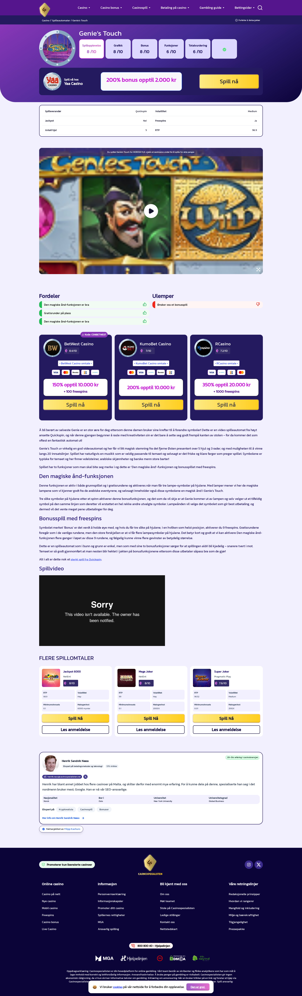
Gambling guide (210, 7)
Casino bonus (109, 7)
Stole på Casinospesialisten (177, 908)
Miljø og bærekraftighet (244, 915)
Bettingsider (243, 7)
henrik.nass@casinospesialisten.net (64, 776)
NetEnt (67, 676)
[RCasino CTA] (203, 348)
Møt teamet (167, 901)
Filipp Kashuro (72, 829)
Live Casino (49, 929)
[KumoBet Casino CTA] (128, 348)
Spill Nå (75, 718)
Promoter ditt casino (111, 908)
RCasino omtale (226, 363)
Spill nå (229, 81)
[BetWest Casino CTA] (52, 348)
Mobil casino (50, 908)
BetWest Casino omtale (75, 363)
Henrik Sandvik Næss (75, 761)
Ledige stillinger (170, 915)
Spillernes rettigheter (111, 915)
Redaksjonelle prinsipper (244, 894)
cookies (118, 987)
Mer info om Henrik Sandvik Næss (61, 818)
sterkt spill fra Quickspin (86, 559)
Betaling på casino (173, 7)
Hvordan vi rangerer (241, 901)
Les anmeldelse (75, 729)
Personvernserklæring (112, 894)
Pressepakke (237, 929)
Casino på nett (51, 894)
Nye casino (49, 901)
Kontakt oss (167, 922)
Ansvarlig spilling (108, 929)
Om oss (164, 894)
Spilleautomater (61, 20)
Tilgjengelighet (238, 922)
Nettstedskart (168, 929)
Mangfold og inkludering (244, 908)
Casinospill (140, 7)
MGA (101, 922)
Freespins (48, 915)
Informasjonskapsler (110, 901)
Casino (82, 7)
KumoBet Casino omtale (151, 363)
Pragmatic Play (222, 676)
